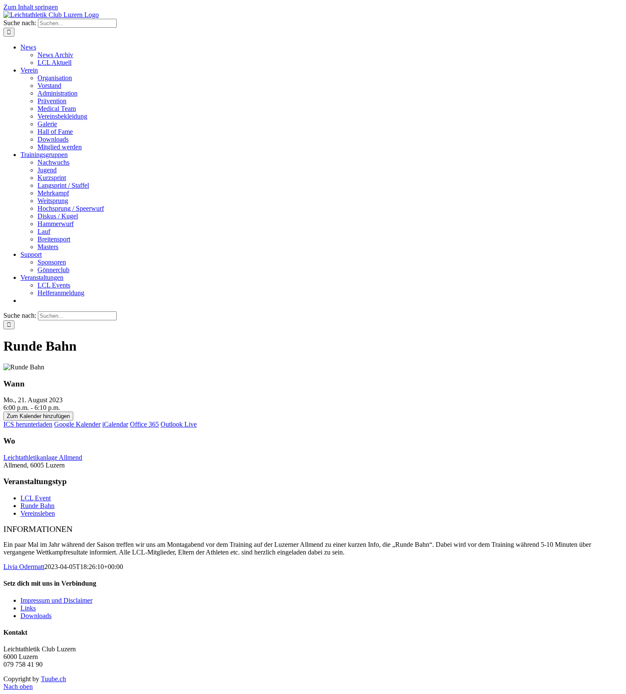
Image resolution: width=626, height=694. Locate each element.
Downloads (36, 615)
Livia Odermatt (23, 566)
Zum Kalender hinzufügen (38, 416)
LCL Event (35, 498)
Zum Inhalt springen (30, 7)
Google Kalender (77, 424)
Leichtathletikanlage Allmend (42, 457)
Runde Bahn (37, 505)
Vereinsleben (37, 513)
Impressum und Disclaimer (56, 600)
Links (28, 608)
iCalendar (115, 424)
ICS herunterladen (27, 424)
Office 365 (144, 424)
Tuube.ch (53, 678)
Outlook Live (179, 424)
